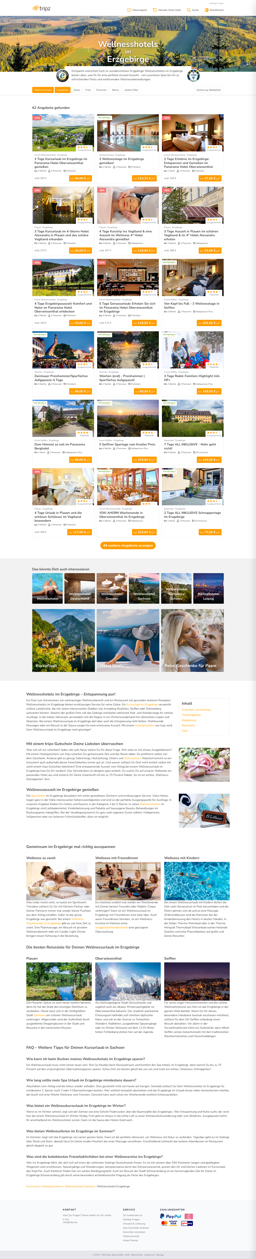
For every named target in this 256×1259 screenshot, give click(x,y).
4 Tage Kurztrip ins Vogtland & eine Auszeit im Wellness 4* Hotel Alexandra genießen (125, 235)
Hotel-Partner (130, 1240)
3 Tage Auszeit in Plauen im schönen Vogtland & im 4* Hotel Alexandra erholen (191, 235)
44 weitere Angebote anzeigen (128, 545)
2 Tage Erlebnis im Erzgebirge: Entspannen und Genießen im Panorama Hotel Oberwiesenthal (188, 163)
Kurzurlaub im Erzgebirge (142, 704)
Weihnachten (132, 758)
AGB (127, 1254)
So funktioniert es (132, 1215)
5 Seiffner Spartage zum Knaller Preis (127, 444)
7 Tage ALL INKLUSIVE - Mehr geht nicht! (190, 446)
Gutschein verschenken (196, 710)
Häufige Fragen (217, 3)
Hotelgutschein (144, 725)
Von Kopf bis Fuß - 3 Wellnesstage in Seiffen (191, 305)
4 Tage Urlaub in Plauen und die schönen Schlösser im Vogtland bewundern (58, 517)
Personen (101, 90)
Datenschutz (137, 1254)
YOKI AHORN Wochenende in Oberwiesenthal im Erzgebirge (122, 515)
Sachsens (40, 1015)
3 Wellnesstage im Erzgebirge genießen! (121, 161)
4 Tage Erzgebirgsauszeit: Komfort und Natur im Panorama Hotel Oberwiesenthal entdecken (63, 307)
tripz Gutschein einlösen (136, 1228)
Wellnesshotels (150, 804)
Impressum (149, 1254)
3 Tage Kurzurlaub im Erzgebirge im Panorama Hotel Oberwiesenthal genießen (60, 163)
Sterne (115, 90)
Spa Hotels (38, 796)
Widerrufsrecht (131, 1236)
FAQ (184, 731)
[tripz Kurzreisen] (41, 8)
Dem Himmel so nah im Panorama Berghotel (59, 446)
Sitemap (160, 1254)
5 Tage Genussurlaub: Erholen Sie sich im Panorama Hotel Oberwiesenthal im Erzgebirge (127, 307)
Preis (88, 90)
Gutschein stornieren (134, 1232)
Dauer (77, 90)
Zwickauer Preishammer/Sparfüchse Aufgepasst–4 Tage (61, 378)
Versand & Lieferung (134, 1223)
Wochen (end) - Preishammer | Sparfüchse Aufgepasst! (122, 378)
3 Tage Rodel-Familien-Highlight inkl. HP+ (192, 378)
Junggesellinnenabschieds (111, 927)
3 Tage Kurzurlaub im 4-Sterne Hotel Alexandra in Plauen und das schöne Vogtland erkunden (61, 235)
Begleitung (189, 720)
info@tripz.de (70, 1222)
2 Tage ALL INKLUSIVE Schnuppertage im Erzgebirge (192, 515)
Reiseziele (188, 725)
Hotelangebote (191, 715)
